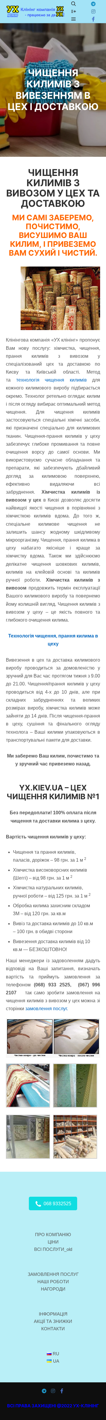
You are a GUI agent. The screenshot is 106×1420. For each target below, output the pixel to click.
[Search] (73, 4)
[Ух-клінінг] (35, 11)
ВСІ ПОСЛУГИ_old (53, 1249)
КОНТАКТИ (53, 1328)
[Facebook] (93, 19)
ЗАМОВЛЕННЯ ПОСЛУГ (53, 1274)
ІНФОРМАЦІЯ (53, 1313)
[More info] (73, 11)
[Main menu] (73, 19)
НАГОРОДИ (53, 1288)
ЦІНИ (53, 1241)
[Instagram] (93, 11)
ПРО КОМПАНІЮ (53, 1234)
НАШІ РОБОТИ (53, 1281)
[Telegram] (93, 4)
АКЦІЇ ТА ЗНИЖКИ (53, 1321)
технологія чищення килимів (51, 379)
